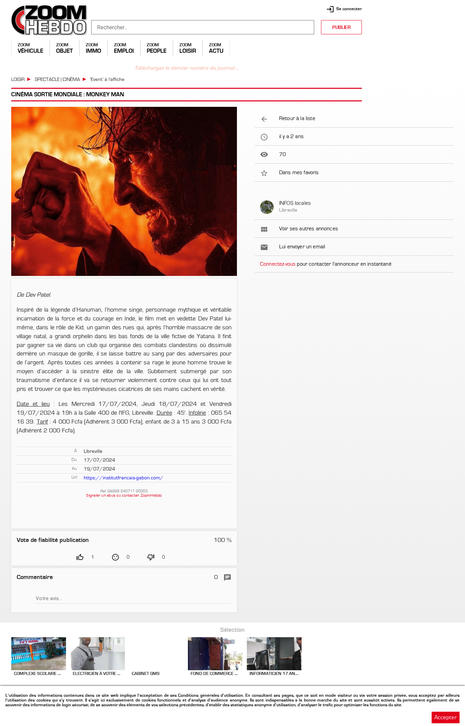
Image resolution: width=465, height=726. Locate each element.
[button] (232, 363)
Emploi (124, 51)
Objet (64, 51)
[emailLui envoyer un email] (354, 246)
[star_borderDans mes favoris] (354, 172)
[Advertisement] (411, 47)
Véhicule (30, 51)
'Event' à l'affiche (107, 79)
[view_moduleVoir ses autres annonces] (354, 228)
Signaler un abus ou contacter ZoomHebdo (124, 495)
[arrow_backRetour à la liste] (354, 118)
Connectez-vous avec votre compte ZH (124, 597)
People (156, 51)
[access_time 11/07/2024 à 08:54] (354, 136)
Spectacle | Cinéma (57, 79)
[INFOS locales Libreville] (354, 207)
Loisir (187, 51)
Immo (93, 51)
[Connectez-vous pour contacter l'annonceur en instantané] (354, 264)
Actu (216, 51)
